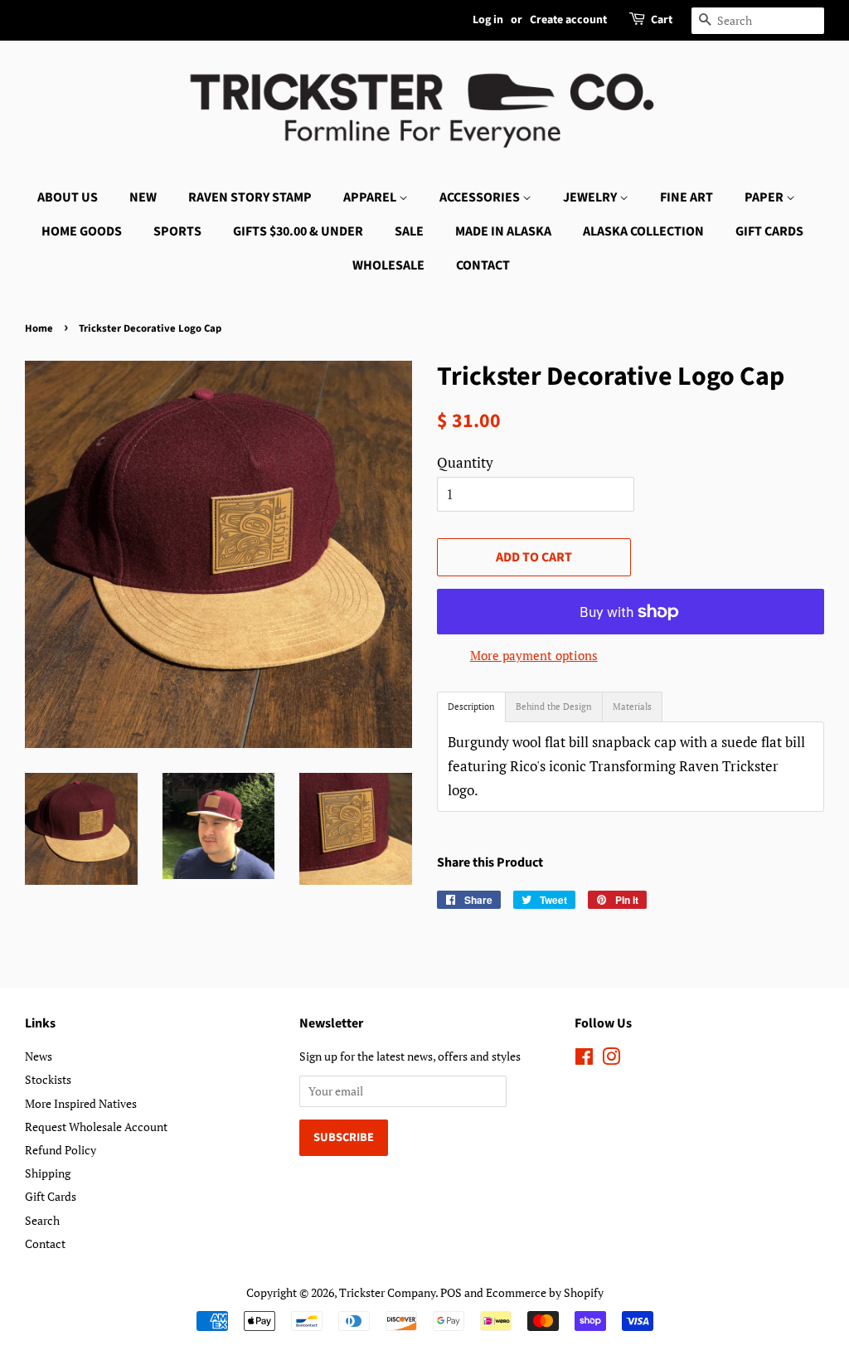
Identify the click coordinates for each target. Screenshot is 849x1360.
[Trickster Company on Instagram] (611, 1059)
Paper (765, 197)
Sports (177, 231)
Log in (488, 20)
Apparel (371, 197)
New (143, 197)
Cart (661, 20)
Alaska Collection (643, 231)
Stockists (48, 1079)
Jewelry (591, 197)
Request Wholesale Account (96, 1126)
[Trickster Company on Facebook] (584, 1059)
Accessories (480, 197)
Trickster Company (387, 1292)
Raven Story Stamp (250, 197)
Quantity (465, 462)
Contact (483, 265)
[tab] (471, 707)
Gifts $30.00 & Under (298, 231)
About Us (67, 197)
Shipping (47, 1173)
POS (451, 1292)
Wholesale (388, 265)
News (38, 1056)
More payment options (534, 655)
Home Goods (81, 231)
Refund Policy (60, 1150)
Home (39, 328)
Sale (409, 231)
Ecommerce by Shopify (545, 1292)
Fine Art (686, 197)
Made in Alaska (503, 231)
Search (42, 1220)
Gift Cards (769, 231)
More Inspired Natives (81, 1103)
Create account (568, 20)
